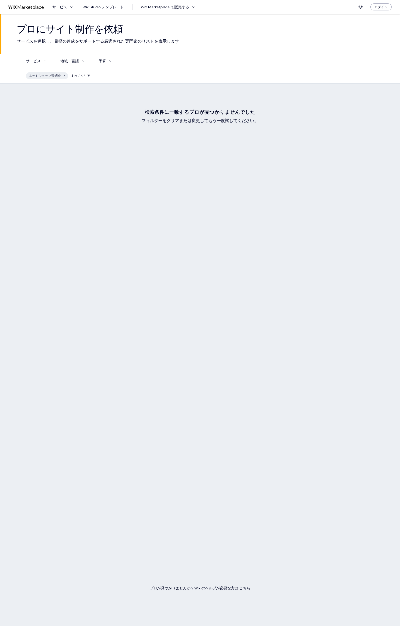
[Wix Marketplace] (26, 7)
